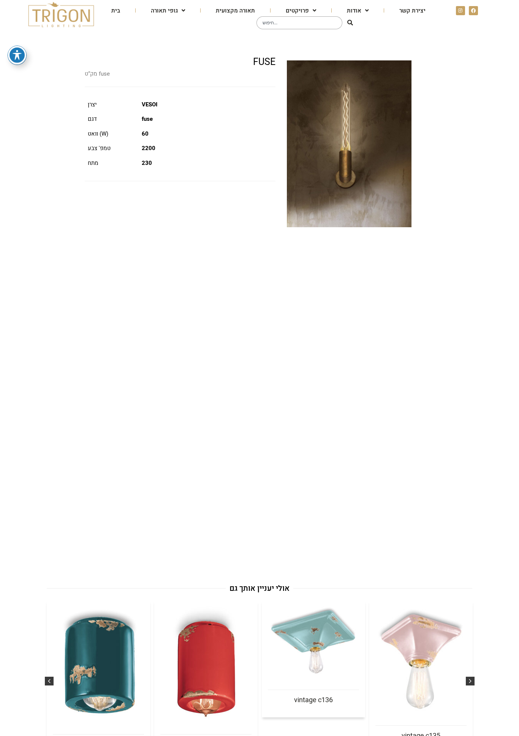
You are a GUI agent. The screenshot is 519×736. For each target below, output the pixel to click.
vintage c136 (313, 700)
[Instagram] (460, 10)
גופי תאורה (164, 10)
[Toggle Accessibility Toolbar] (17, 55)
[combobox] (299, 22)
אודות (354, 10)
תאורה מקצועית (235, 10)
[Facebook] (473, 10)
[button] (49, 681)
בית (115, 10)
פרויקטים (297, 10)
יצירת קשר (412, 10)
